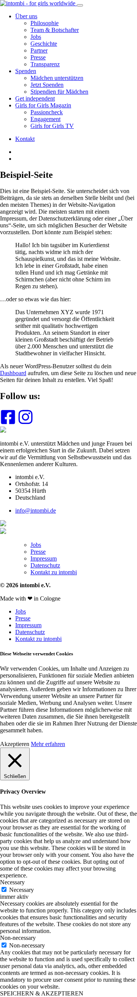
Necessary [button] (12, 882)
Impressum (43, 558)
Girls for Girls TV (52, 126)
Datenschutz (45, 565)
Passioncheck (46, 112)
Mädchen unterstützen (56, 78)
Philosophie (44, 23)
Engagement (45, 119)
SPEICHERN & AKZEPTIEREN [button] (41, 993)
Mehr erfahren (48, 744)
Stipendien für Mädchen (59, 91)
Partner (39, 50)
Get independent (35, 98)
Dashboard (13, 373)
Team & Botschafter (54, 30)
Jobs (35, 37)
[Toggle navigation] (80, 5)
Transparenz (45, 64)
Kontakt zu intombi (53, 572)
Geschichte (43, 43)
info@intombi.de (35, 510)
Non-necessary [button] (18, 938)
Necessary (21, 890)
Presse (38, 57)
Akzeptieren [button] (14, 744)
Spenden (25, 71)
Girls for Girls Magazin (43, 105)
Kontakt (25, 139)
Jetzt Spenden (47, 84)
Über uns (26, 16)
